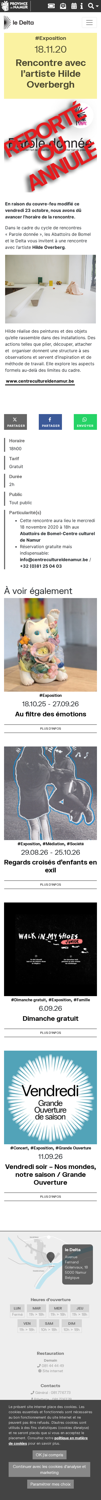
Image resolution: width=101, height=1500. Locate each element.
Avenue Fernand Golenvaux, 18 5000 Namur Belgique (76, 1267)
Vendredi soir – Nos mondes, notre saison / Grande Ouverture (50, 1174)
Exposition (52, 38)
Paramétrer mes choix (50, 1484)
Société (77, 844)
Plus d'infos (50, 728)
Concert (20, 1148)
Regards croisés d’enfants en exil (50, 866)
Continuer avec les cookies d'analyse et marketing (49, 1469)
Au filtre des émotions (50, 714)
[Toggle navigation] (89, 22)
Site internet (52, 1371)
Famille (83, 1000)
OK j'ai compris (49, 1455)
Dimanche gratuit (30, 1000)
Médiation (55, 844)
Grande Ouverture (75, 1148)
